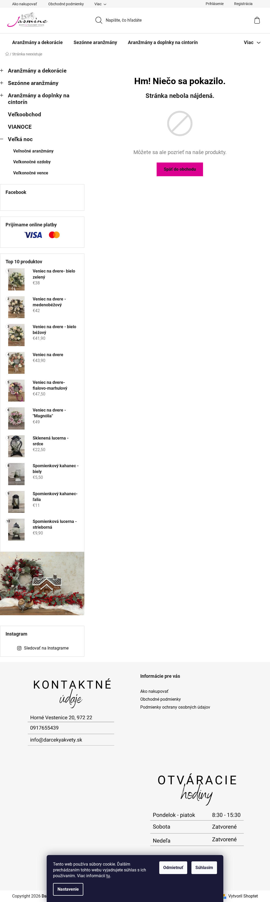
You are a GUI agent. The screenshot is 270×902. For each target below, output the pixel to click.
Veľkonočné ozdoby (32, 161)
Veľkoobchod (24, 114)
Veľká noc (20, 139)
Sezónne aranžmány (33, 83)
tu (108, 875)
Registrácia (243, 4)
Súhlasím (204, 867)
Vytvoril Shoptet (243, 896)
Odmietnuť (173, 867)
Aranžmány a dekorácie (37, 71)
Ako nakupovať (24, 4)
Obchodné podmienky (66, 4)
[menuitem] (37, 42)
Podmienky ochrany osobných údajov (175, 707)
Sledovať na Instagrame (46, 648)
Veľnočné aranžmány (33, 151)
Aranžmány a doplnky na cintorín (38, 98)
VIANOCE (20, 127)
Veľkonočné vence (30, 172)
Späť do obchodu (180, 169)
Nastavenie (68, 889)
